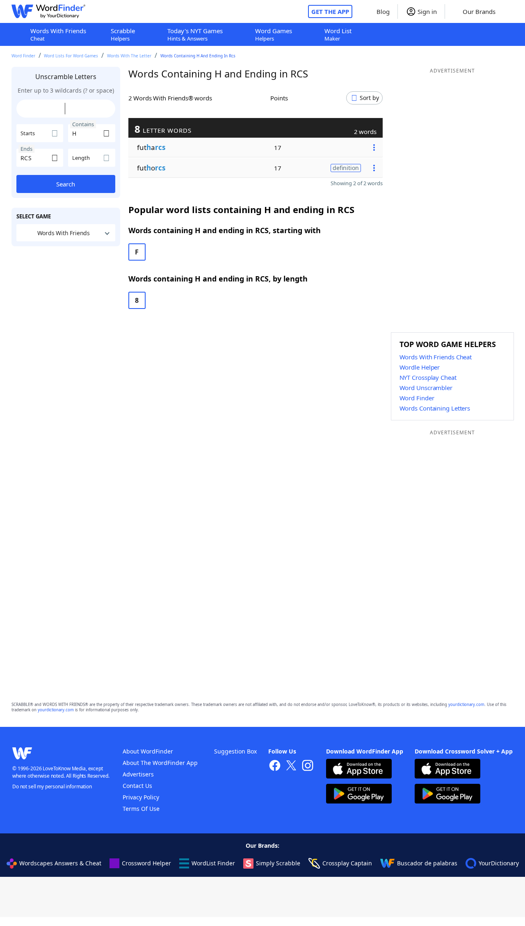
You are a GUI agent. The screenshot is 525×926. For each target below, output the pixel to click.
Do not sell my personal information (52, 786)
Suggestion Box (235, 751)
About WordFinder (148, 751)
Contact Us (137, 786)
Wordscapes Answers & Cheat (60, 863)
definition (346, 168)
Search (65, 184)
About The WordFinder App (160, 763)
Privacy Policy (141, 797)
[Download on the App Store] (359, 770)
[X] (291, 766)
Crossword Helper (146, 863)
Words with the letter (129, 55)
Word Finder (23, 55)
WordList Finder (213, 863)
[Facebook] (274, 766)
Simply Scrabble (278, 863)
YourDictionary (499, 863)
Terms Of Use (141, 809)
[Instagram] (307, 766)
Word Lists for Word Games (71, 55)
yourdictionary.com (466, 704)
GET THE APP (330, 11)
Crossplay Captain (347, 863)
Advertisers (138, 774)
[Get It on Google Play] (359, 795)
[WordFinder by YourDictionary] (48, 11)
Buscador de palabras (427, 863)
